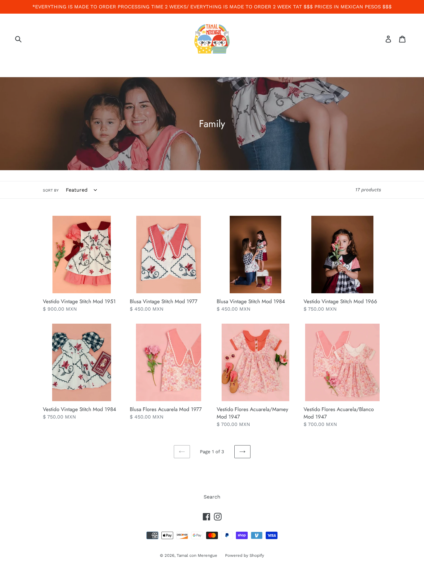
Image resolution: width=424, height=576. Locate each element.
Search (212, 497)
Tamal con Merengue (197, 555)
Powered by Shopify (244, 555)
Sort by (51, 190)
